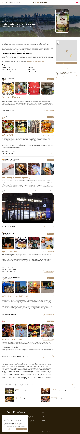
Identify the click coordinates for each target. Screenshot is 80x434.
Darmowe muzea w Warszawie (22, 390)
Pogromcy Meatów (6, 67)
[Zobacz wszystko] (74, 385)
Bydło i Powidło (31, 69)
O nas (43, 416)
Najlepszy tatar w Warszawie (22, 398)
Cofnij (4, 14)
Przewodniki (8, 2)
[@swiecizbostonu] (3, 278)
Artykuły (43, 423)
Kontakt (43, 420)
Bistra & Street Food (6, 21)
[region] (15, 423)
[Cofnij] (2, 14)
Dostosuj (7, 429)
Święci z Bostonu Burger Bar (9, 71)
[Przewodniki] (12, 2)
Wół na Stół (30, 67)
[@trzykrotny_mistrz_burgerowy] (3, 160)
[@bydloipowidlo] (3, 234)
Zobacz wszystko (69, 384)
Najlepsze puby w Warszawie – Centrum (59, 390)
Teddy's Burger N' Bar (33, 71)
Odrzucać (13, 429)
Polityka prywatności (46, 431)
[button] (71, 54)
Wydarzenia (17, 2)
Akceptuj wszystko (21, 429)
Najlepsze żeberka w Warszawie (58, 398)
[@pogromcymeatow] (3, 79)
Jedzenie (13, 21)
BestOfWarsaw (5, 40)
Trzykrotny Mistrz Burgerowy (9, 69)
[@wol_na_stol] (3, 117)
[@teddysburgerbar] (3, 321)
